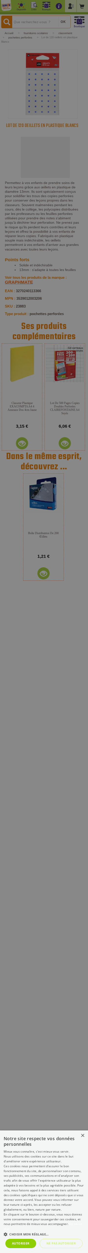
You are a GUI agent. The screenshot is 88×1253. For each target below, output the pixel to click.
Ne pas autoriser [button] (61, 1243)
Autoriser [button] (21, 1243)
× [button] (82, 1135)
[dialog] (44, 1191)
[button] (44, 1234)
